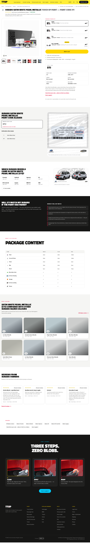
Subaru (14, 6)
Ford (43, 519)
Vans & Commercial (31, 519)
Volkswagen (44, 509)
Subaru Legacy (66, 423)
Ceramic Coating (26, 2)
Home (3, 6)
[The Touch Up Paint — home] (4, 2)
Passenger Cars (30, 512)
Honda (43, 517)
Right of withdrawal (76, 514)
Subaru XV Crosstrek (55, 423)
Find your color (83, 2)
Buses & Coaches (30, 524)
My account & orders (61, 509)
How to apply (45, 2)
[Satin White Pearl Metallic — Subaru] (9, 61)
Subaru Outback (29, 423)
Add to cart (67, 51)
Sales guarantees (61, 527)
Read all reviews (6, 406)
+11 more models (6, 188)
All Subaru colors (83, 313)
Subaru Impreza (38, 423)
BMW (43, 512)
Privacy (73, 522)
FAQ (61, 2)
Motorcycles (29, 514)
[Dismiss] (20, 543)
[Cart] (77, 2)
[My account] (74, 2)
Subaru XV (47, 423)
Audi (43, 522)
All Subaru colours (10, 423)
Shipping (74, 517)
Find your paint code (36, 2)
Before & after (60, 524)
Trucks (28, 522)
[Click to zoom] (21, 38)
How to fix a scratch (61, 517)
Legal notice (74, 509)
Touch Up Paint (17, 2)
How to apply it (48, 95)
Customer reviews (54, 2)
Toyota (43, 514)
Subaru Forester (20, 423)
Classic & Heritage (30, 517)
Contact (58, 529)
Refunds (74, 519)
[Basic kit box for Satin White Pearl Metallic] (4, 61)
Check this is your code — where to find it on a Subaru (57, 93)
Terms (73, 512)
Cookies (73, 524)
